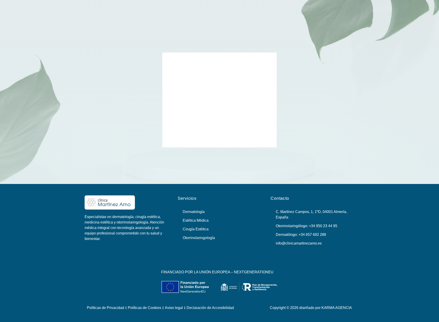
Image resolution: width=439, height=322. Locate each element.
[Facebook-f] (214, 260)
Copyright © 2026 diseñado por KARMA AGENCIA (311, 308)
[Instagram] (225, 260)
